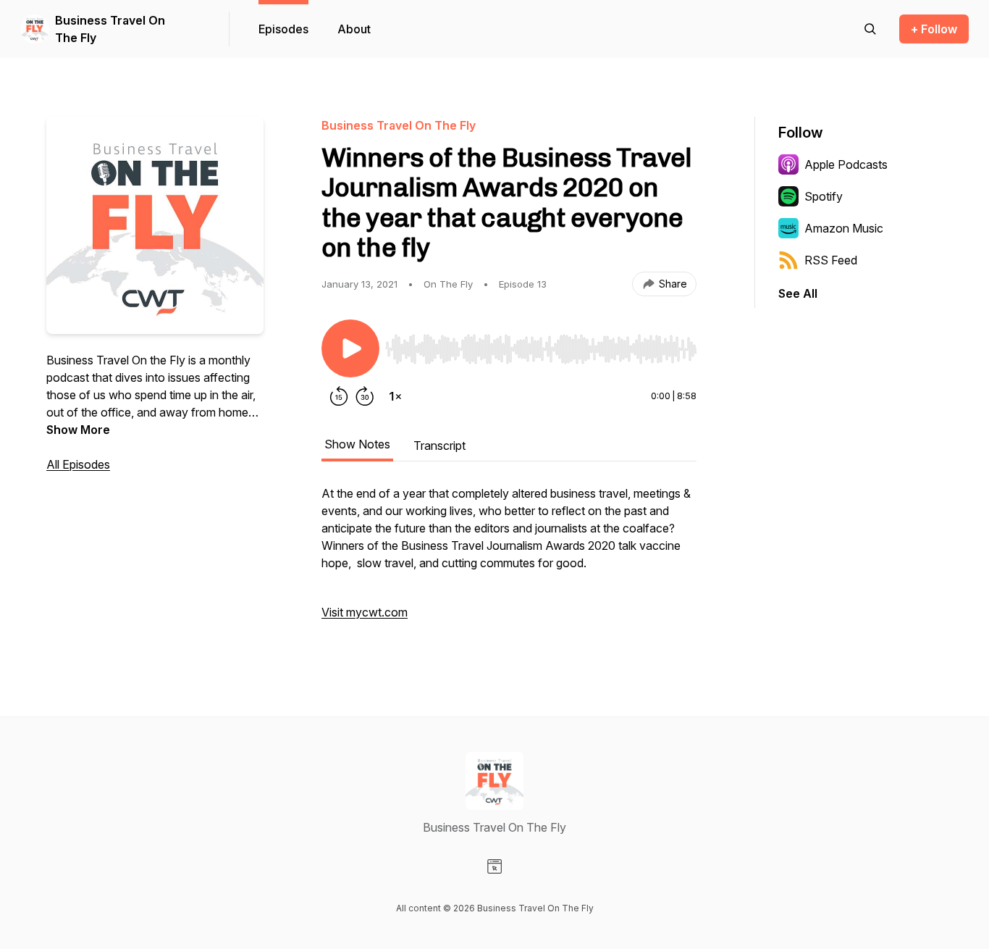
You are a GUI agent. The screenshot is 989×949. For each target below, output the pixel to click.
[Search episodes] (870, 29)
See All (797, 293)
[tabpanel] (508, 560)
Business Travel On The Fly (110, 29)
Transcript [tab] (439, 445)
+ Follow (934, 29)
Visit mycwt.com (364, 612)
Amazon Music (843, 228)
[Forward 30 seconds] (365, 396)
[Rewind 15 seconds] (339, 396)
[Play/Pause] (350, 348)
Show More (78, 429)
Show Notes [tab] (357, 444)
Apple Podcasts (846, 164)
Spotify (823, 196)
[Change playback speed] (395, 396)
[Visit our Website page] (494, 866)
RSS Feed (830, 260)
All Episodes (78, 464)
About (354, 29)
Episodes (283, 29)
